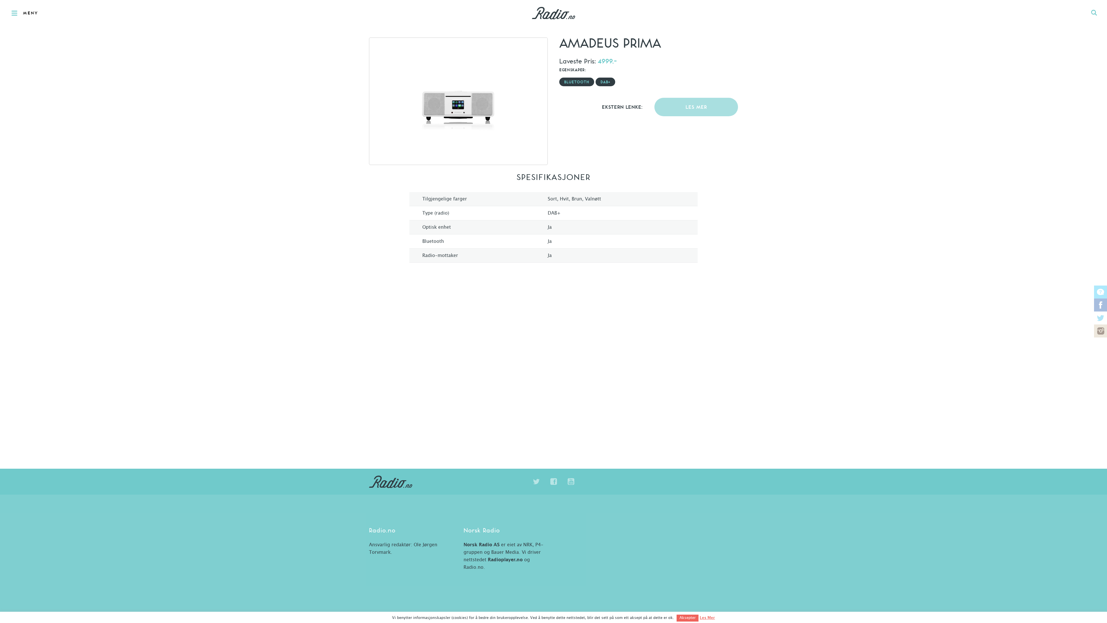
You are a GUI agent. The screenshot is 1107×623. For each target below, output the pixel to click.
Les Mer (707, 618)
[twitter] (536, 481)
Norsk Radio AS (482, 545)
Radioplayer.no (505, 560)
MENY (30, 13)
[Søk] (1094, 13)
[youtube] (570, 481)
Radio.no (553, 13)
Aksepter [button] (687, 618)
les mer (696, 107)
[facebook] (553, 481)
